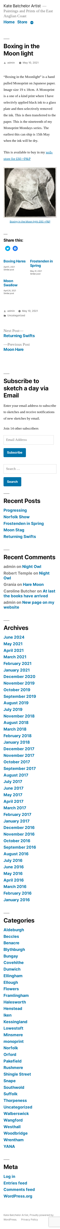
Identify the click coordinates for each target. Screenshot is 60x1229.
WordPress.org (18, 1196)
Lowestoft (13, 1028)
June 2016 (14, 866)
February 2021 (18, 663)
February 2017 (17, 814)
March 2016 (15, 886)
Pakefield (13, 1061)
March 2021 (15, 656)
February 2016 (18, 893)
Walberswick (16, 1113)
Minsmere (13, 1034)
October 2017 (17, 761)
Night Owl (31, 566)
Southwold (14, 1087)
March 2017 (15, 807)
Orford (10, 1054)
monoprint (14, 1041)
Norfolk (11, 1047)
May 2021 (13, 643)
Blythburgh (14, 949)
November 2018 (19, 716)
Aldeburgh (14, 929)
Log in (9, 1176)
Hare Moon (33, 584)
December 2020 (19, 676)
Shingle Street (17, 1074)
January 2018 (17, 742)
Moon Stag (14, 529)
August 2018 (16, 722)
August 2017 (16, 775)
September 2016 (20, 847)
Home (9, 22)
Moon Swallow (11, 283)
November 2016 (19, 834)
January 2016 (17, 899)
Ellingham (13, 975)
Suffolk (10, 1093)
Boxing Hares (15, 261)
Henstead (13, 1008)
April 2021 (14, 650)
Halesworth (15, 1002)
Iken (8, 1015)
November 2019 (19, 683)
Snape (10, 1080)
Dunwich (12, 969)
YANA (9, 1146)
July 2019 (13, 709)
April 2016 (14, 880)
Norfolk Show (17, 516)
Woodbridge (16, 1133)
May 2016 (13, 873)
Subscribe (14, 452)
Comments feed (19, 1189)
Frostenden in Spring (24, 523)
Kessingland (15, 1021)
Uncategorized (16, 315)
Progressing (15, 510)
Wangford (13, 1120)
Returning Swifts (20, 536)
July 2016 (13, 860)
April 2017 (14, 801)
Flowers (11, 988)
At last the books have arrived (29, 593)
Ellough (11, 982)
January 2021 (17, 670)
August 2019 (16, 702)
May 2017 (13, 794)
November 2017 (19, 755)
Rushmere (13, 1067)
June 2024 (14, 637)
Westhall (12, 1126)
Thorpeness (15, 1100)
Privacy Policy (29, 1219)
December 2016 (19, 827)
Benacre (11, 942)
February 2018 (18, 735)
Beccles (11, 936)
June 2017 (14, 788)
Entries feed (15, 1183)
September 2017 (20, 768)
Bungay (11, 956)
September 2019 (20, 696)
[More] (32, 23)
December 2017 (19, 748)
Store (22, 22)
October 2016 (17, 840)
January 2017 (17, 821)
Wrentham (14, 1139)
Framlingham (16, 995)
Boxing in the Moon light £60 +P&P (30, 221)
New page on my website (29, 605)
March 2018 (15, 729)
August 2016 (16, 853)
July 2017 (13, 781)
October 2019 (17, 689)
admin (11, 62)
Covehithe (14, 962)
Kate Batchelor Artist (22, 5)
